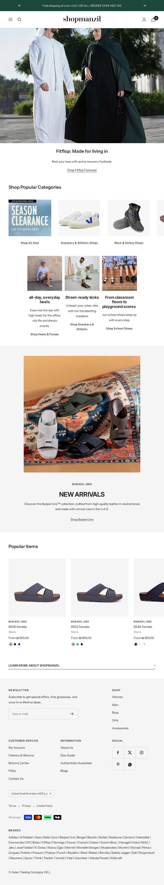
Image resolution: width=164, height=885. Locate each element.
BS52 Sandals (80, 627)
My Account (17, 748)
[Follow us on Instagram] (141, 753)
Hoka (135, 842)
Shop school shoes (119, 328)
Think (38, 858)
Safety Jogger (120, 853)
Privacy (26, 805)
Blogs (64, 771)
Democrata (16, 842)
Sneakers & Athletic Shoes (79, 242)
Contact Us (16, 779)
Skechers (16, 858)
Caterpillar (142, 837)
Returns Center (19, 763)
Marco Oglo (55, 847)
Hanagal (124, 842)
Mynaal (135, 847)
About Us (66, 748)
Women (117, 697)
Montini (124, 847)
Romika (105, 853)
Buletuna (115, 837)
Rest (84, 853)
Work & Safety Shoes (129, 242)
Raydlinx (73, 853)
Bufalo (103, 837)
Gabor (94, 842)
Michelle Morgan (88, 847)
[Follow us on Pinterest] (118, 764)
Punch (61, 853)
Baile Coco (51, 837)
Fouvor (71, 842)
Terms (12, 805)
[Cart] (153, 20)
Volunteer (81, 858)
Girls (115, 720)
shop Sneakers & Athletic (82, 327)
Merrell (70, 847)
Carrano (128, 837)
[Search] (19, 19)
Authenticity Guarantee (76, 763)
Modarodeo (109, 847)
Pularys (50, 853)
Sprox (28, 858)
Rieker (93, 853)
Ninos (146, 847)
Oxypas (14, 853)
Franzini (83, 842)
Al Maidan (26, 837)
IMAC (144, 842)
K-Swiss (40, 847)
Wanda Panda (98, 858)
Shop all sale (30, 242)
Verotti (59, 858)
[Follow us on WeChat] (130, 764)
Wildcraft (116, 858)
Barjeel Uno (18, 621)
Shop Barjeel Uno (82, 519)
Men (115, 705)
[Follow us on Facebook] (118, 753)
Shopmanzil (146, 853)
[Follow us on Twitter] (130, 753)
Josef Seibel (24, 847)
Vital (69, 858)
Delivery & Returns (21, 755)
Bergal (81, 837)
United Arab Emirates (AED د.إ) (29, 793)
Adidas (13, 837)
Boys (115, 712)
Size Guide (67, 755)
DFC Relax (33, 842)
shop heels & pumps (45, 334)
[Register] (72, 713)
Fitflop (46, 842)
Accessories (120, 728)
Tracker (48, 858)
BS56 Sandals (18, 627)
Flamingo (58, 842)
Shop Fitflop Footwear (82, 170)
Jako (12, 847)
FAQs (12, 771)
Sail (134, 853)
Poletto (26, 853)
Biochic (92, 837)
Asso (38, 837)
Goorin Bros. (109, 842)
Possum (38, 853)
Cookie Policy (45, 805)
